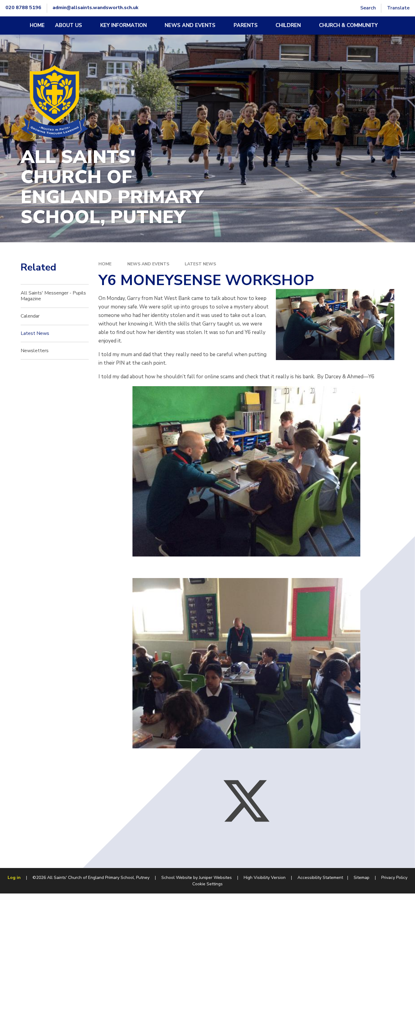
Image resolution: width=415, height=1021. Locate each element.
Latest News (200, 264)
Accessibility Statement (320, 877)
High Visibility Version (265, 877)
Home (104, 264)
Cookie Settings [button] (207, 884)
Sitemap (361, 877)
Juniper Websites (215, 877)
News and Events (148, 264)
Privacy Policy (394, 877)
